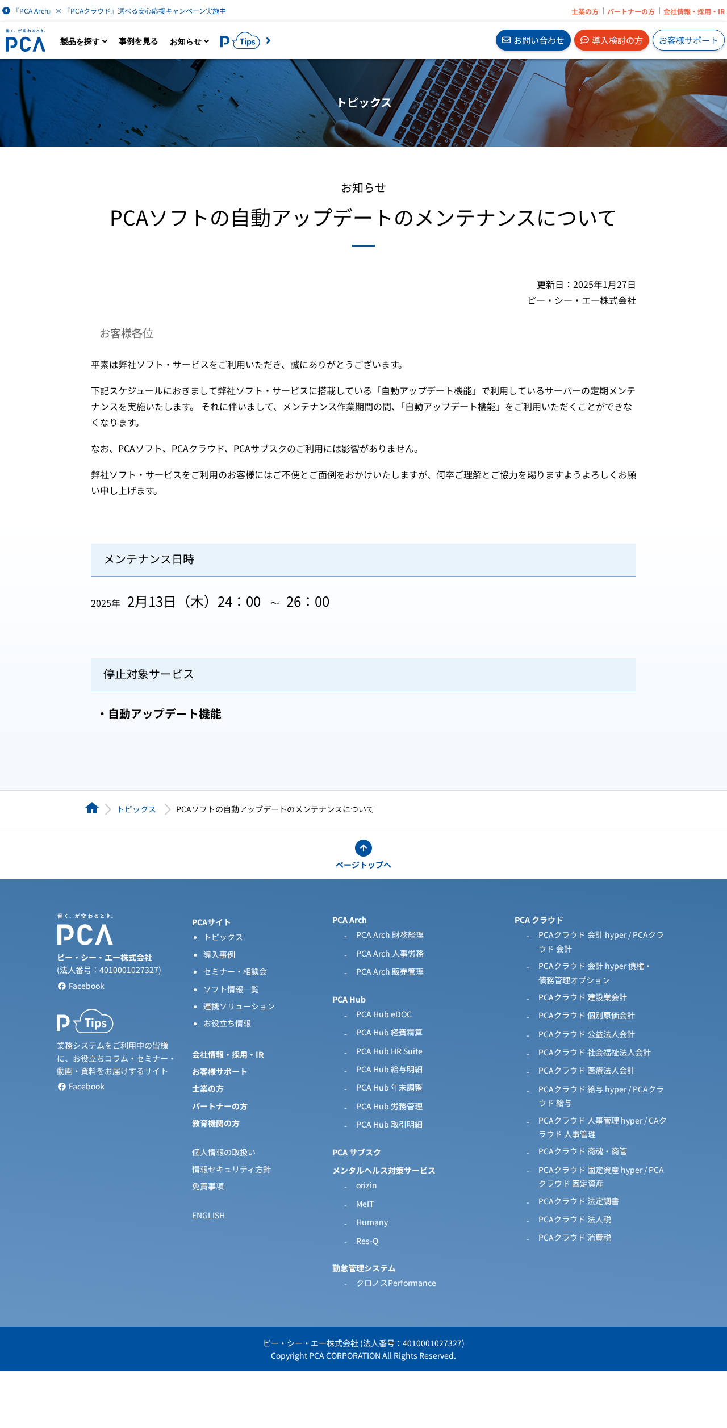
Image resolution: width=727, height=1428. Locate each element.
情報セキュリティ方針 (231, 1169)
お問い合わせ (539, 40)
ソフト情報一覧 (231, 989)
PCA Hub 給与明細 (389, 1069)
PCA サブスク (356, 1152)
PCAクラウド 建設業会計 (582, 997)
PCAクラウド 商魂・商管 (582, 1150)
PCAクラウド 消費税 (574, 1237)
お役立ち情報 (227, 1023)
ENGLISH (208, 1215)
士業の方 (585, 11)
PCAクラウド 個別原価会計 (586, 1015)
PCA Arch (349, 919)
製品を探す (81, 41)
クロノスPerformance (396, 1282)
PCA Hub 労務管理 (389, 1106)
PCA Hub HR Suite (389, 1051)
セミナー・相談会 (235, 971)
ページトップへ (363, 864)
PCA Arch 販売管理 (390, 971)
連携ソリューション (239, 1006)
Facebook (86, 985)
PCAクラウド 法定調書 (578, 1200)
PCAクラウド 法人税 (574, 1219)
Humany (372, 1221)
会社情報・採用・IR (694, 11)
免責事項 (208, 1186)
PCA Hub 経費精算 (389, 1032)
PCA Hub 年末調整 (389, 1087)
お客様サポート (688, 40)
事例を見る (138, 41)
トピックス (223, 936)
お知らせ (187, 41)
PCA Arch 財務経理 (390, 934)
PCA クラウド (539, 919)
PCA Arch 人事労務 (390, 953)
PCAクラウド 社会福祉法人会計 (594, 1052)
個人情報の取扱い (224, 1152)
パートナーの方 (631, 11)
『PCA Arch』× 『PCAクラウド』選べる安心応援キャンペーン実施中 (119, 10)
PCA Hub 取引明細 (389, 1124)
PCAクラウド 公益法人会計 (586, 1033)
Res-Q (367, 1240)
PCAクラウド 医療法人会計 (586, 1070)
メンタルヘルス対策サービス (384, 1170)
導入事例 (219, 954)
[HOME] (92, 807)
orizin (366, 1185)
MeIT (365, 1203)
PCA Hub (349, 999)
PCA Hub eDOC (384, 1014)
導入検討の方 (617, 40)
